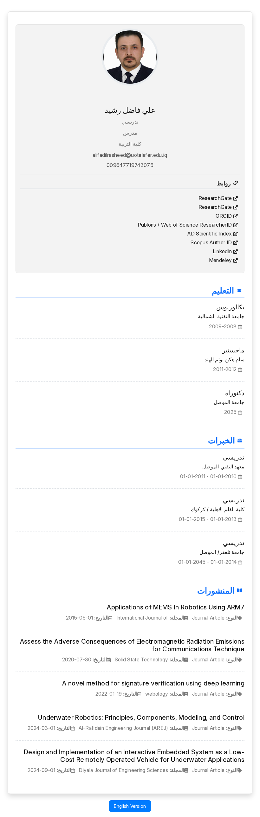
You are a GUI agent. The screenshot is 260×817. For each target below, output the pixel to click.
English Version (130, 806)
